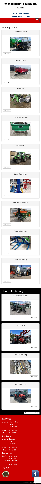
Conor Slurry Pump (20, 355)
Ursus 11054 (20, 325)
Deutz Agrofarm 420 (20, 296)
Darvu (38, 483)
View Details (34, 317)
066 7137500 (24, 16)
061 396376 (24, 13)
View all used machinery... (32, 413)
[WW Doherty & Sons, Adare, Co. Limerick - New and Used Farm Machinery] (20, 5)
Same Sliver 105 (20, 384)
